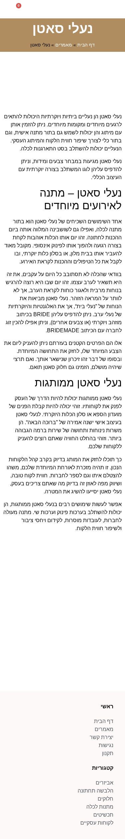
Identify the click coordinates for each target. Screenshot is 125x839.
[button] (117, 9)
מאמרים (63, 44)
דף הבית (86, 44)
